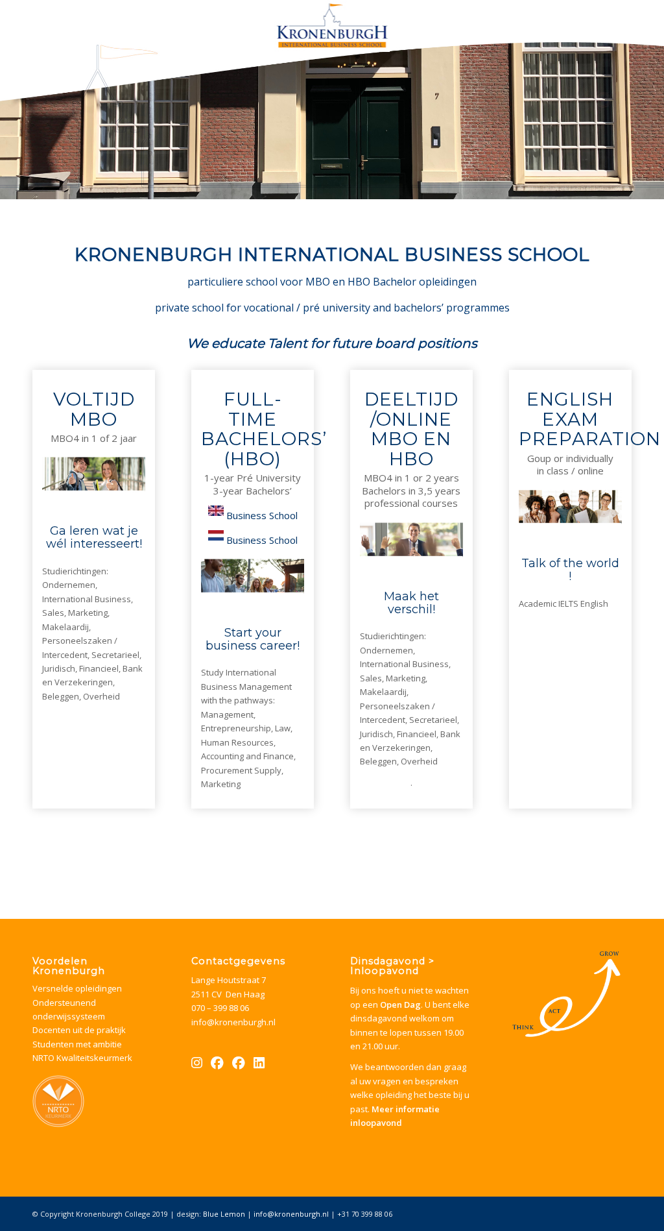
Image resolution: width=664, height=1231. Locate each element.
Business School (262, 515)
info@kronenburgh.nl (233, 1022)
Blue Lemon (224, 1214)
